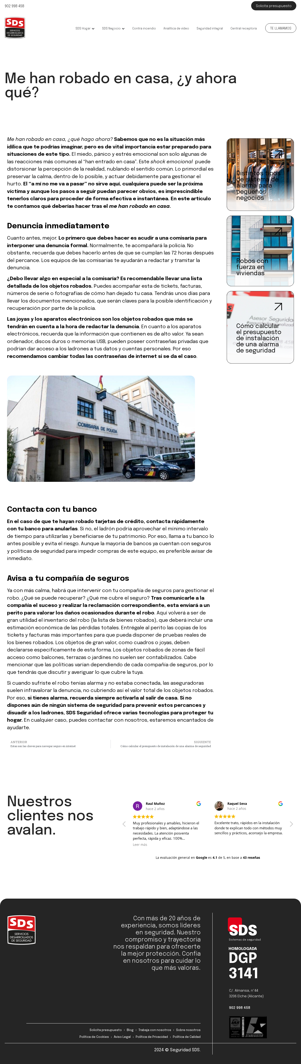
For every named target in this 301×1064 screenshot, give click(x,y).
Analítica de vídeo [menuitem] (176, 28)
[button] (93, 29)
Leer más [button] (140, 844)
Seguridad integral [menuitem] (210, 28)
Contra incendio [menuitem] (144, 28)
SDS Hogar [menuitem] (83, 28)
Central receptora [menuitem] (243, 28)
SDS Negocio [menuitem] (111, 28)
